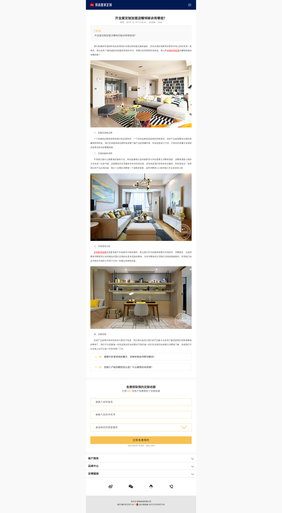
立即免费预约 (141, 440)
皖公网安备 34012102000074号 (152, 505)
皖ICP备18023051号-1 (126, 505)
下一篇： (124, 367)
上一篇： (125, 356)
